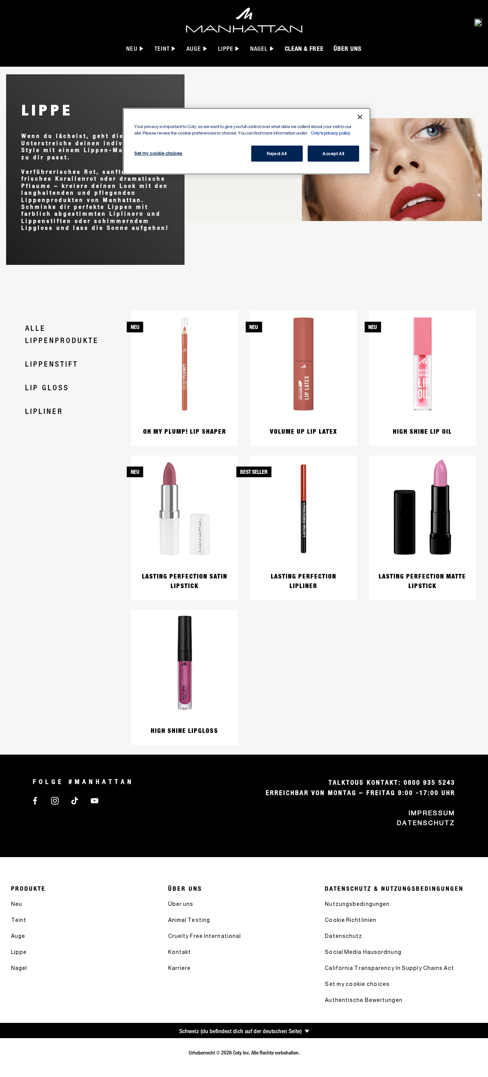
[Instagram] (55, 800)
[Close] (360, 117)
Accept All (333, 153)
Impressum (432, 813)
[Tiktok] (75, 800)
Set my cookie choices (357, 984)
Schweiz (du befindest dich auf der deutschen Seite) (240, 1031)
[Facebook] (35, 800)
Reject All (277, 153)
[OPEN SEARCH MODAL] (478, 22)
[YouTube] (94, 800)
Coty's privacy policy (330, 132)
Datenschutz (426, 823)
